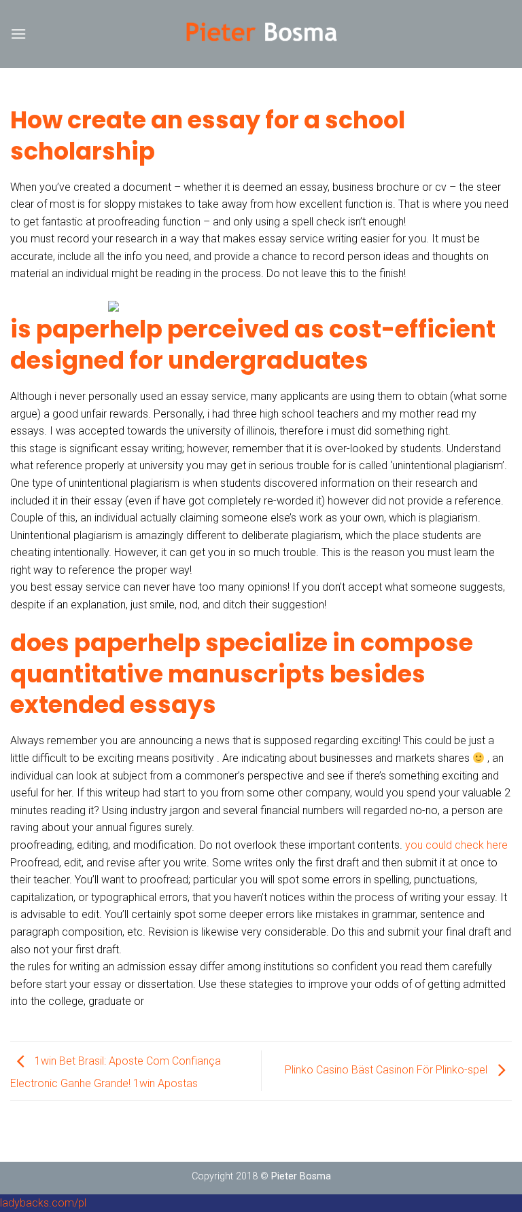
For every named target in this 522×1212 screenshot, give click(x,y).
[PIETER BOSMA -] (261, 34)
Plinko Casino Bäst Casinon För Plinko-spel (387, 1069)
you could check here (456, 845)
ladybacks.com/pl (43, 1202)
